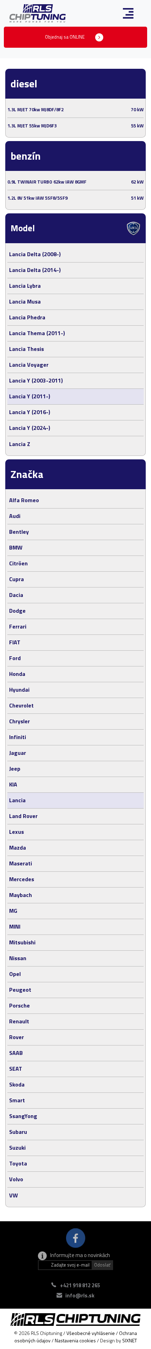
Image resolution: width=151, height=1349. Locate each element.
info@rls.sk (79, 1295)
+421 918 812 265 (80, 1285)
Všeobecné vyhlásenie (90, 1333)
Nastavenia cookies (75, 1340)
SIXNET (129, 1340)
